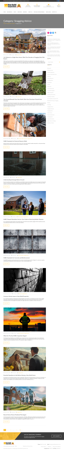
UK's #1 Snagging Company (32, 434)
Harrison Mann (29, 446)
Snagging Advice (19, 96)
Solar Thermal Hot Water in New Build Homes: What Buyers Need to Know (53, 52)
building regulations (50, 72)
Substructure (49, 112)
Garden (48, 84)
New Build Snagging (50, 90)
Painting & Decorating (51, 94)
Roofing (48, 102)
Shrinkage (49, 104)
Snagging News (50, 110)
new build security (50, 88)
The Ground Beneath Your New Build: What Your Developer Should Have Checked (53, 48)
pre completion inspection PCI (52, 98)
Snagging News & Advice (10, 23)
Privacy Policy (43, 446)
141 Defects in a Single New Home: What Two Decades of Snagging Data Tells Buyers (53, 40)
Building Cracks (50, 70)
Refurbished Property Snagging (52, 100)
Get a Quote (56, 436)
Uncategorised (49, 116)
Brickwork (19, 138)
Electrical (49, 76)
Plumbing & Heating (50, 96)
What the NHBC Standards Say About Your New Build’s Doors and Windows (53, 44)
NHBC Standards (24, 138)
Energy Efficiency (50, 78)
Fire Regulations (50, 80)
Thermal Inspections (50, 114)
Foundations (49, 82)
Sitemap (49, 446)
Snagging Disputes (50, 108)
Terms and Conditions (56, 446)
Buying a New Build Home (52, 74)
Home (5, 23)
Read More (6, 66)
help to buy (49, 86)
